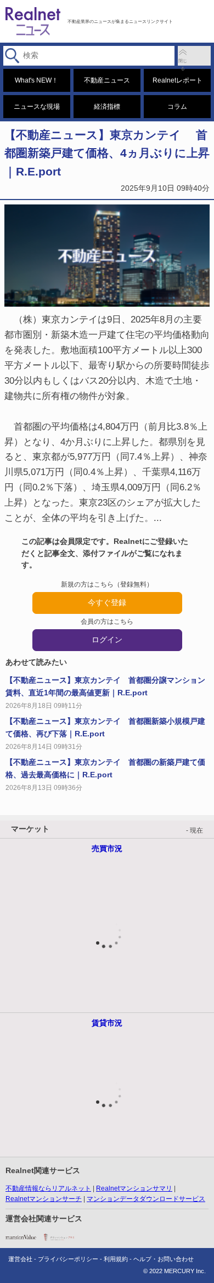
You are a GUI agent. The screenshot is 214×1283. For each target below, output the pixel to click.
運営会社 (20, 1259)
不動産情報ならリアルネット (48, 1188)
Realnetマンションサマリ (134, 1188)
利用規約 (116, 1259)
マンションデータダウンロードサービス (146, 1199)
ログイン (107, 639)
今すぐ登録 (107, 602)
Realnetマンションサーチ (43, 1199)
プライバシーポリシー (68, 1259)
